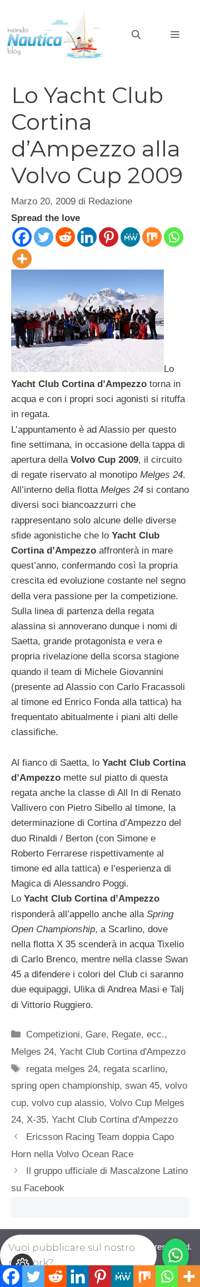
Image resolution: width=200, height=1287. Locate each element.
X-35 (36, 1119)
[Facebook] (22, 237)
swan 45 (142, 1085)
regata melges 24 (62, 1069)
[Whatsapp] (173, 237)
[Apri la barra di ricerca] (136, 35)
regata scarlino (134, 1069)
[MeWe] (130, 237)
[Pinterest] (108, 237)
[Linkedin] (87, 237)
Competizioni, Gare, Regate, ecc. (95, 1034)
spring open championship (65, 1085)
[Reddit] (65, 237)
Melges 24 (32, 1051)
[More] (22, 258)
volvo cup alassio (68, 1103)
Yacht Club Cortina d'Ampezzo (122, 1051)
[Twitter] (43, 237)
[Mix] (152, 237)
